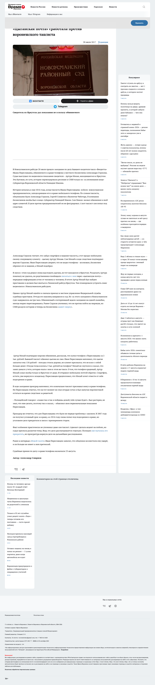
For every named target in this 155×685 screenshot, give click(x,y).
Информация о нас (54, 14)
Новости (113, 7)
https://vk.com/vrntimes (116, 662)
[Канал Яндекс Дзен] (84, 101)
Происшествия (81, 7)
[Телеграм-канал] (60, 106)
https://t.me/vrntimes (102, 662)
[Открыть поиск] (144, 7)
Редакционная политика (12, 615)
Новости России (38, 7)
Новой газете (37, 441)
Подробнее (64, 650)
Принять (139, 23)
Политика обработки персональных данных (20, 669)
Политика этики (39, 615)
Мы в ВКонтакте (14, 14)
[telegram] (24, 469)
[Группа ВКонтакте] (36, 101)
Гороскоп (98, 7)
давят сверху (65, 307)
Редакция (103, 42)
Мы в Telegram (34, 14)
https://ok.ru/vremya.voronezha (134, 662)
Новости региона (60, 7)
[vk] (16, 469)
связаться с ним (68, 276)
